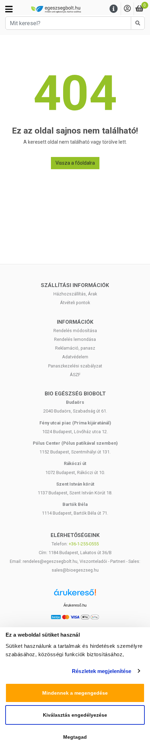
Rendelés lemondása (75, 339)
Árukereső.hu (75, 605)
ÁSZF (75, 374)
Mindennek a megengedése (75, 693)
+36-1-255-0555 (84, 543)
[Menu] (114, 9)
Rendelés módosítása (75, 330)
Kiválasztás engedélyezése (75, 715)
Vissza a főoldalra (75, 163)
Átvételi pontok (75, 302)
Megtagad (75, 737)
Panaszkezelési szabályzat (75, 365)
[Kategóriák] (9, 9)
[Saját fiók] (127, 9)
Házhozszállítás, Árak (75, 293)
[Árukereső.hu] (75, 595)
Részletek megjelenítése (101, 671)
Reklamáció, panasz (75, 348)
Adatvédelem (75, 356)
